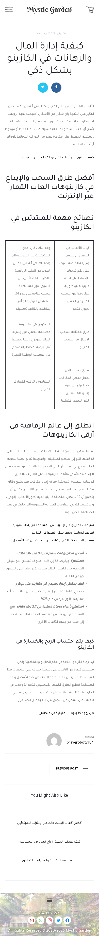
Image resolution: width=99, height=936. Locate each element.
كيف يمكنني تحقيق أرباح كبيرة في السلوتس (49, 842)
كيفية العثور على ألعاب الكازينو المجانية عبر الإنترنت (58, 157)
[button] (49, 900)
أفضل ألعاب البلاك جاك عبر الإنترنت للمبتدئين (49, 823)
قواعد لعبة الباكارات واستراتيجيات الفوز (49, 861)
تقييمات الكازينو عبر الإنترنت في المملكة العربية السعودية (53, 525)
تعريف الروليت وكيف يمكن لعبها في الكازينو (62, 533)
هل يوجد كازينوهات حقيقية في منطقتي (66, 713)
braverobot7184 (80, 743)
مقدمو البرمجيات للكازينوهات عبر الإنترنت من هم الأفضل (53, 541)
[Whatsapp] (40, 920)
